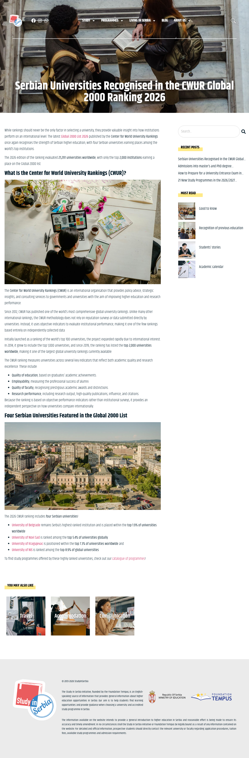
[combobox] (209, 131)
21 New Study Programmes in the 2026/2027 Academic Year (206, 183)
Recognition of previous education (221, 228)
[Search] (244, 131)
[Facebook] (33, 20)
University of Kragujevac (27, 544)
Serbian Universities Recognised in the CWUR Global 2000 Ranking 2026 (211, 161)
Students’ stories (210, 247)
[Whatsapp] (46, 20)
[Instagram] (40, 20)
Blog (165, 20)
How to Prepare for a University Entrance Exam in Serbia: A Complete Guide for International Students (211, 176)
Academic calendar (211, 267)
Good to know (208, 209)
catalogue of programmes (128, 559)
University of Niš (22, 550)
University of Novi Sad (26, 537)
